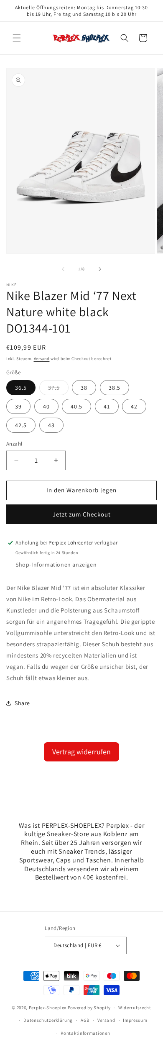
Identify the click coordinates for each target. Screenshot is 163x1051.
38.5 (114, 387)
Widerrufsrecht (134, 1008)
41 (107, 406)
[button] (17, 38)
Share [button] (22, 703)
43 (51, 425)
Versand (42, 358)
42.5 (21, 425)
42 (134, 406)
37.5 (58, 389)
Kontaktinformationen (85, 1033)
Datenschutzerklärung (48, 1020)
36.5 (21, 387)
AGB (85, 1020)
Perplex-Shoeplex (47, 1008)
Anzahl (14, 443)
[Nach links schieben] (63, 269)
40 (46, 406)
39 (18, 406)
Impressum (135, 1020)
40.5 (76, 406)
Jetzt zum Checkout (82, 514)
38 (84, 387)
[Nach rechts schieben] (100, 269)
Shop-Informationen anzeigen (56, 564)
